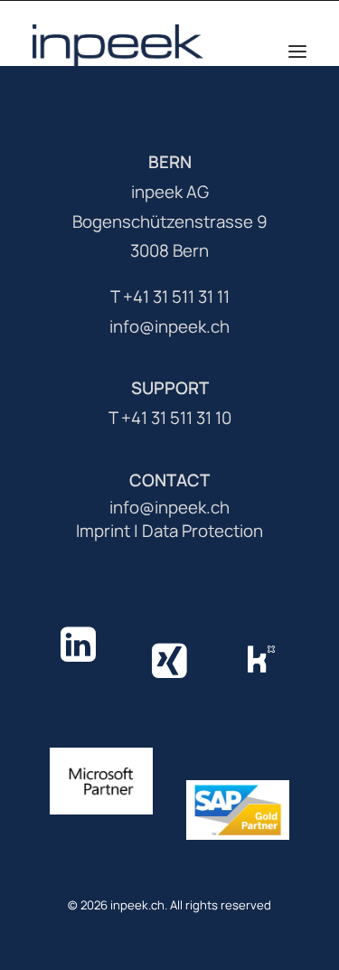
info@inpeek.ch (169, 507)
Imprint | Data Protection (169, 530)
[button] (297, 51)
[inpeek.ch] (118, 51)
